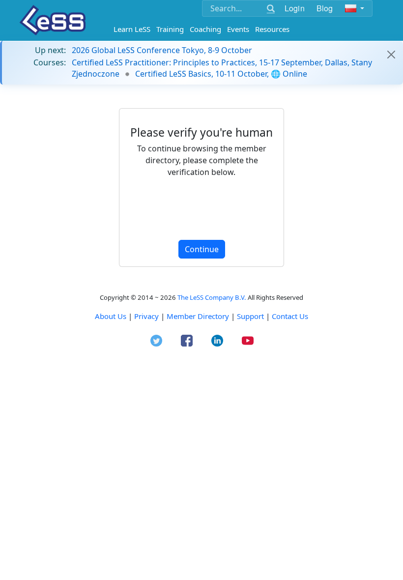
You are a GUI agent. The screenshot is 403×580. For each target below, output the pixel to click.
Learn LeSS (132, 29)
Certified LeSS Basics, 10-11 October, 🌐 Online (221, 73)
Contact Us (290, 316)
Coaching (205, 29)
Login (295, 8)
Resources (272, 29)
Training (170, 29)
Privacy (146, 316)
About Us (110, 316)
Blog (325, 8)
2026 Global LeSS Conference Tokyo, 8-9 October (162, 50)
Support (250, 316)
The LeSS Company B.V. (211, 297)
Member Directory (198, 316)
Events (238, 29)
